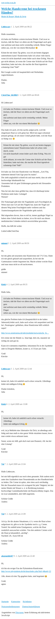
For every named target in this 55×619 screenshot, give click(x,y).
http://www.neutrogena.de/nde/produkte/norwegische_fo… (25, 333)
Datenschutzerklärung (31, 606)
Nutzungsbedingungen (10, 606)
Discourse (19, 612)
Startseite (5, 601)
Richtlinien (27, 601)
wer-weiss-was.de (8, 3)
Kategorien (15, 601)
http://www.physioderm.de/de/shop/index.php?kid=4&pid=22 (26, 571)
